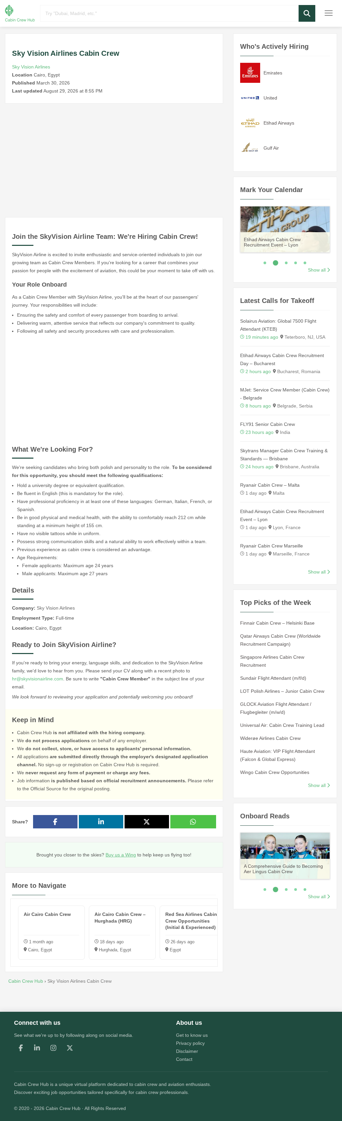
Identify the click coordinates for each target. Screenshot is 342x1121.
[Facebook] (20, 1048)
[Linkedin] (37, 1048)
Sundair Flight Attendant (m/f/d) (273, 678)
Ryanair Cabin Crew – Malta (270, 485)
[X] (69, 1048)
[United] (250, 97)
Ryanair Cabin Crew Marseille (271, 545)
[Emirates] (250, 72)
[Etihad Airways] (250, 122)
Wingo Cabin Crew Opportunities (274, 772)
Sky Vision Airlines (31, 66)
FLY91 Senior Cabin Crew (267, 424)
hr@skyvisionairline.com (37, 678)
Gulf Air (271, 148)
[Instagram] (53, 1048)
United (270, 98)
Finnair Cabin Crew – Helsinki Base (277, 623)
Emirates (273, 72)
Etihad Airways (279, 123)
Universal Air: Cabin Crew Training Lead (282, 725)
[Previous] (231, 228)
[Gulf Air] (250, 147)
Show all (317, 270)
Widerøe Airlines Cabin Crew (270, 738)
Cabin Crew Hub (31, 1084)
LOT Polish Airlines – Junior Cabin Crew (282, 691)
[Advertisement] (114, 160)
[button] (307, 13)
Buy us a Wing (121, 854)
